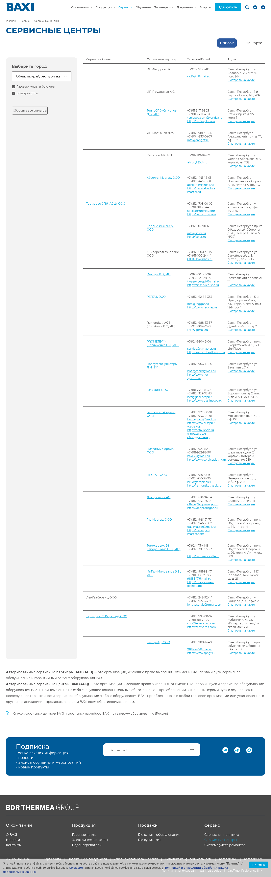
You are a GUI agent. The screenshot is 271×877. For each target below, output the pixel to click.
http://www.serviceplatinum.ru (208, 459)
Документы (185, 7)
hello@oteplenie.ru (200, 482)
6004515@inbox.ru (199, 259)
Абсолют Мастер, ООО (163, 177)
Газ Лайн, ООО (157, 390)
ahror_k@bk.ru (197, 162)
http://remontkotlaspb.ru (204, 485)
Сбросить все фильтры (30, 110)
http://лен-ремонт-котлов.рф (200, 584)
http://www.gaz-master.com (198, 532)
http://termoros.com (201, 214)
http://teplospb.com (201, 121)
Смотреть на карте (241, 80)
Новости (13, 840)
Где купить (228, 7)
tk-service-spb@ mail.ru (203, 281)
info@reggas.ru (198, 304)
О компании (80, 7)
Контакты (14, 845)
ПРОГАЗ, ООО (157, 475)
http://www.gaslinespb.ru (204, 400)
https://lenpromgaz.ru (202, 508)
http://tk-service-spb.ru (203, 285)
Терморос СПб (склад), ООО (106, 616)
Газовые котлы (84, 834)
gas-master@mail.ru (201, 527)
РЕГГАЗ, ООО (156, 297)
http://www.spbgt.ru (201, 653)
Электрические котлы (90, 840)
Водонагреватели (87, 845)
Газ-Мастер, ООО (159, 519)
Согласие (76, 867)
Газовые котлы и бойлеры (36, 86)
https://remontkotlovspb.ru (206, 352)
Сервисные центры (220, 840)
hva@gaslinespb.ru (200, 397)
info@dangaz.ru (198, 140)
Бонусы (205, 7)
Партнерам (162, 7)
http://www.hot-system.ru (198, 376)
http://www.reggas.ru (202, 307)
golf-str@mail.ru (198, 76)
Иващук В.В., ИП (158, 274)
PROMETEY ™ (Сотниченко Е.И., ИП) (163, 343)
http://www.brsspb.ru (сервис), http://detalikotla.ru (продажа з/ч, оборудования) (201, 430)
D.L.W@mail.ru (197, 330)
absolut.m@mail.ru (200, 185)
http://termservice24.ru (203, 556)
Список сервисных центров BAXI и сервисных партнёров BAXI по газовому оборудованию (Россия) (90, 713)
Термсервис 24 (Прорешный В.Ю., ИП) (163, 547)
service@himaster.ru (201, 348)
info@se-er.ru (196, 233)
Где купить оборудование (159, 834)
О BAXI (11, 834)
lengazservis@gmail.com (204, 604)
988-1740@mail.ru (199, 649)
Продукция (103, 7)
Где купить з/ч (149, 840)
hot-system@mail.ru (201, 371)
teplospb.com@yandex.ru (204, 117)
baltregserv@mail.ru (201, 419)
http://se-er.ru (196, 237)
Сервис (124, 7)
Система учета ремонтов (225, 845)
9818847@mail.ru (199, 578)
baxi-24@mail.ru (198, 456)
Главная (11, 20)
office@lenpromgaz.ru (202, 504)
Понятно (258, 865)
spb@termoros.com (201, 211)
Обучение (143, 7)
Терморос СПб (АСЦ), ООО (105, 203)
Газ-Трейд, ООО (158, 642)
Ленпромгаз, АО (158, 497)
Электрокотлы (27, 93)
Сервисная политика (221, 834)
